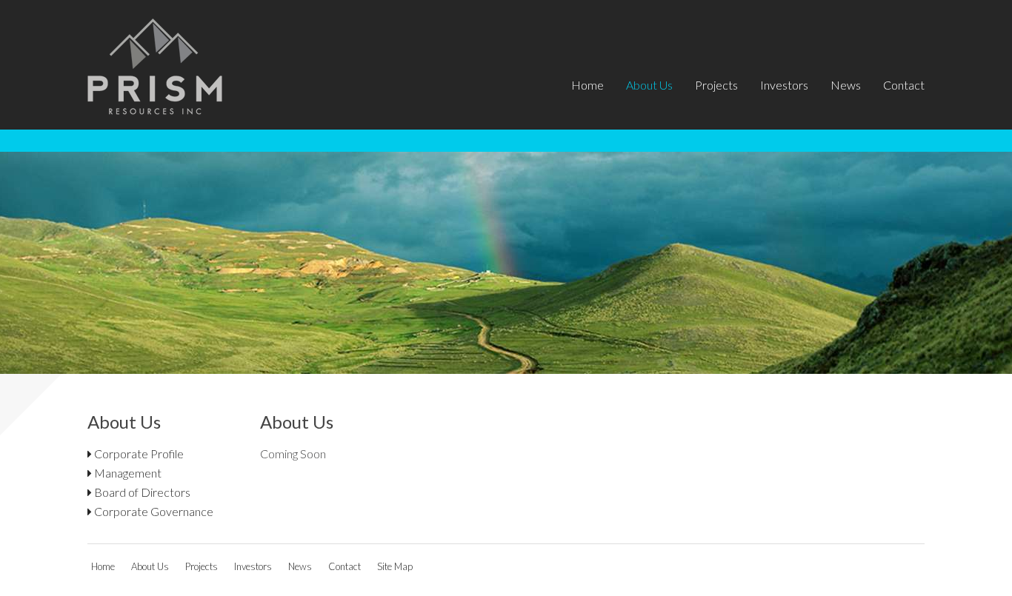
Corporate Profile (138, 453)
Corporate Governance (152, 511)
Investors (784, 85)
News (845, 85)
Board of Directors (141, 492)
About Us (649, 85)
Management (127, 473)
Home (587, 85)
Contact (904, 85)
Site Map (395, 566)
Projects (716, 85)
